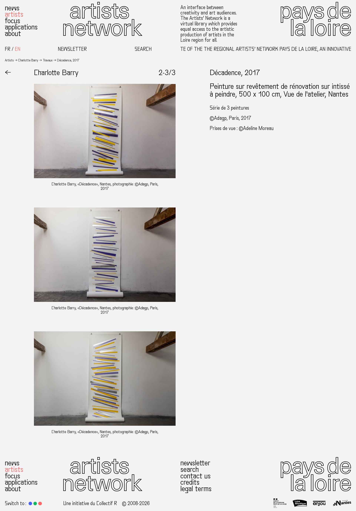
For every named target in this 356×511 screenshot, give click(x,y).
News (12, 8)
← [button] (8, 72)
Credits (190, 482)
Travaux (47, 60)
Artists (14, 14)
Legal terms (196, 488)
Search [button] (143, 49)
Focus (12, 21)
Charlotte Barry (28, 60)
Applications (21, 27)
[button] (30, 503)
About (13, 33)
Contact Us (195, 476)
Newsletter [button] (72, 49)
